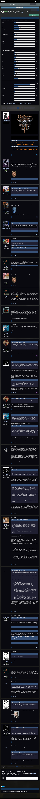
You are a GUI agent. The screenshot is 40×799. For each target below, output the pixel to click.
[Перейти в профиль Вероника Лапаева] (6, 276)
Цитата (14, 182)
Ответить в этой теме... (11, 778)
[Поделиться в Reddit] (1, 786)
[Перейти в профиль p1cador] (6, 520)
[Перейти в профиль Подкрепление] (6, 224)
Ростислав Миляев (23, 223)
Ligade (6, 661)
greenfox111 (6, 193)
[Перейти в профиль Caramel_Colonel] (2, 12)
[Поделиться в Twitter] (3, 786)
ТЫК (25, 152)
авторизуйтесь (33, 773)
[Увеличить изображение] (24, 123)
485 (21, 766)
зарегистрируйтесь (13, 103)
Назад (4, 766)
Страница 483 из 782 (5, 109)
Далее (30, 766)
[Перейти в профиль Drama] (6, 343)
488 (27, 766)
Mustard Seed (22, 247)
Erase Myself (6, 617)
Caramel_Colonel (9, 12)
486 (23, 766)
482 (15, 766)
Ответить (34, 15)
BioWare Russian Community (11, 4)
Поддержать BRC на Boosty (20, 7)
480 (10, 766)
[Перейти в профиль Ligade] (6, 656)
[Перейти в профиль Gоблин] (6, 205)
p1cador (6, 524)
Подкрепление (6, 228)
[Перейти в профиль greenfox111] (6, 189)
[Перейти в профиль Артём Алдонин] (6, 310)
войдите (7, 103)
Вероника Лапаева (23, 188)
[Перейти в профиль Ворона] (6, 328)
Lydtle (6, 245)
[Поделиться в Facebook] (4, 786)
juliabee (6, 366)
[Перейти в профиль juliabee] (6, 363)
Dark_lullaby (6, 168)
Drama (21, 379)
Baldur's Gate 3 (20, 12)
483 (17, 766)
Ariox (6, 448)
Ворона (6, 333)
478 (6, 766)
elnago (6, 266)
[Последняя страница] (34, 108)
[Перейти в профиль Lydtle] (6, 241)
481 (12, 766)
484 (19, 766)
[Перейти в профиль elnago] (6, 262)
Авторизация (4, 9)
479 (8, 766)
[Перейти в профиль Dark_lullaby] (6, 163)
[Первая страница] (2, 108)
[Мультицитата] (11, 155)
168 (37, 83)
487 (25, 766)
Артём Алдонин (6, 314)
